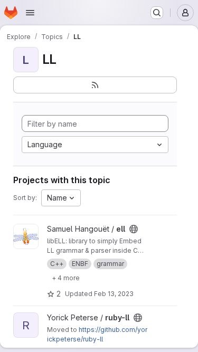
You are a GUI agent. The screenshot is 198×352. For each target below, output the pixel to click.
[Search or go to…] (156, 12)
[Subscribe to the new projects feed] (95, 85)
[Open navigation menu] (30, 12)
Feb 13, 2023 (114, 294)
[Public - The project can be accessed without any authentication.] (133, 229)
